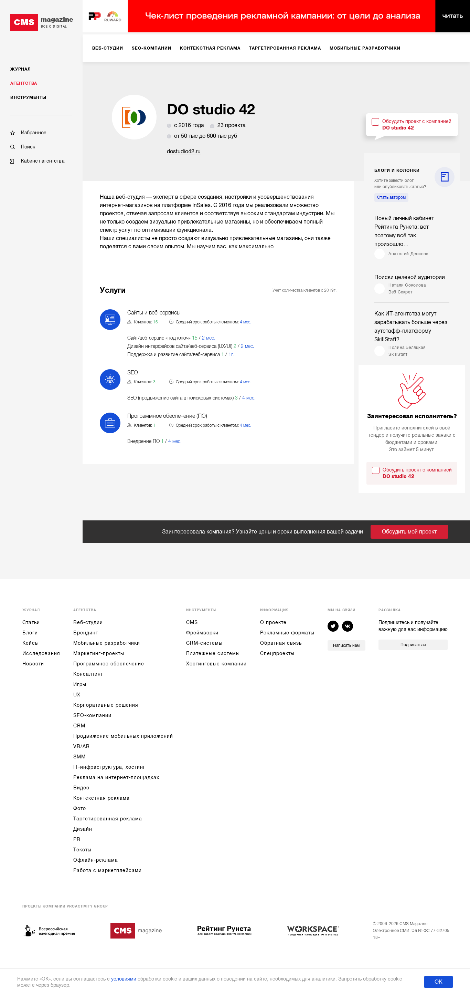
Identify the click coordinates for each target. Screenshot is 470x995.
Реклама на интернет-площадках (116, 777)
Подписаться (413, 644)
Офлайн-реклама (95, 860)
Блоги (30, 632)
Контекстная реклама (101, 798)
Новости (33, 663)
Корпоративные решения (105, 705)
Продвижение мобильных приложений (123, 736)
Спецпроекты (277, 653)
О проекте (273, 622)
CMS (192, 622)
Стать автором (391, 197)
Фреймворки (202, 632)
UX (77, 694)
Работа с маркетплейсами (107, 870)
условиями (123, 979)
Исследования (41, 653)
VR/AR (81, 746)
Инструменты (28, 97)
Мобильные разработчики (106, 643)
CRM (79, 725)
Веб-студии (88, 622)
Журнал (20, 69)
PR (77, 839)
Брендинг (85, 632)
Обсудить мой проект (409, 532)
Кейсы (30, 643)
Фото (79, 808)
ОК (438, 982)
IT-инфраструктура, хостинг (109, 767)
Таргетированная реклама (107, 818)
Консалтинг (88, 674)
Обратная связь (281, 643)
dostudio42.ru (184, 151)
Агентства (23, 83)
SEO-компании (92, 715)
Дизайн (82, 829)
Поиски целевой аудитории (409, 277)
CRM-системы (204, 643)
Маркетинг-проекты (98, 653)
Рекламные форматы (287, 632)
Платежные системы (213, 653)
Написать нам (346, 645)
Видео (81, 787)
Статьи (31, 622)
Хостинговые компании (216, 663)
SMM (79, 756)
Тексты (82, 849)
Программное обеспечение (108, 663)
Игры (79, 684)
